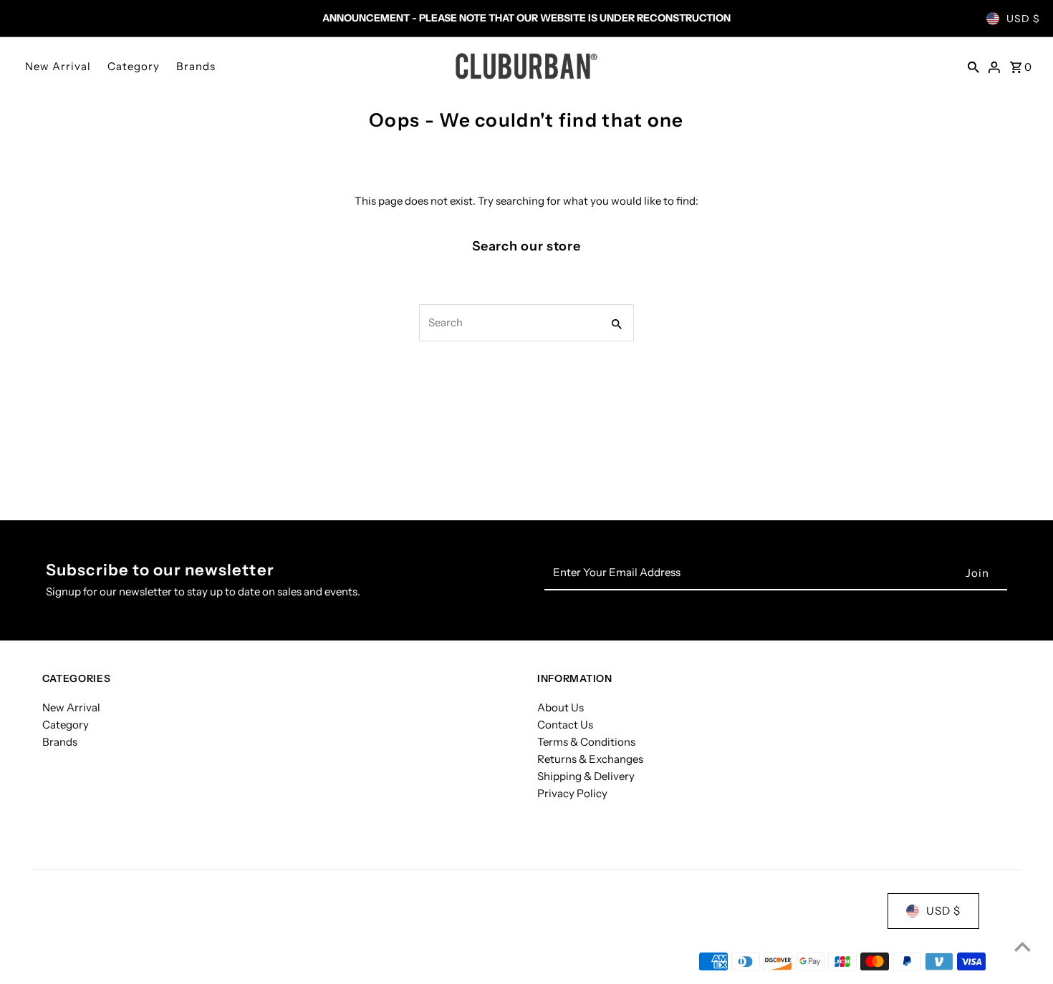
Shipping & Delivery (586, 776)
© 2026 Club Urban (91, 961)
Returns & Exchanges (590, 759)
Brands (196, 66)
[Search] (973, 65)
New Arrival (58, 66)
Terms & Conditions (586, 742)
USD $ (1023, 18)
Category (133, 66)
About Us (560, 707)
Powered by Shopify (194, 961)
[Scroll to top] (1022, 946)
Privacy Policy (572, 793)
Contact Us (565, 724)
